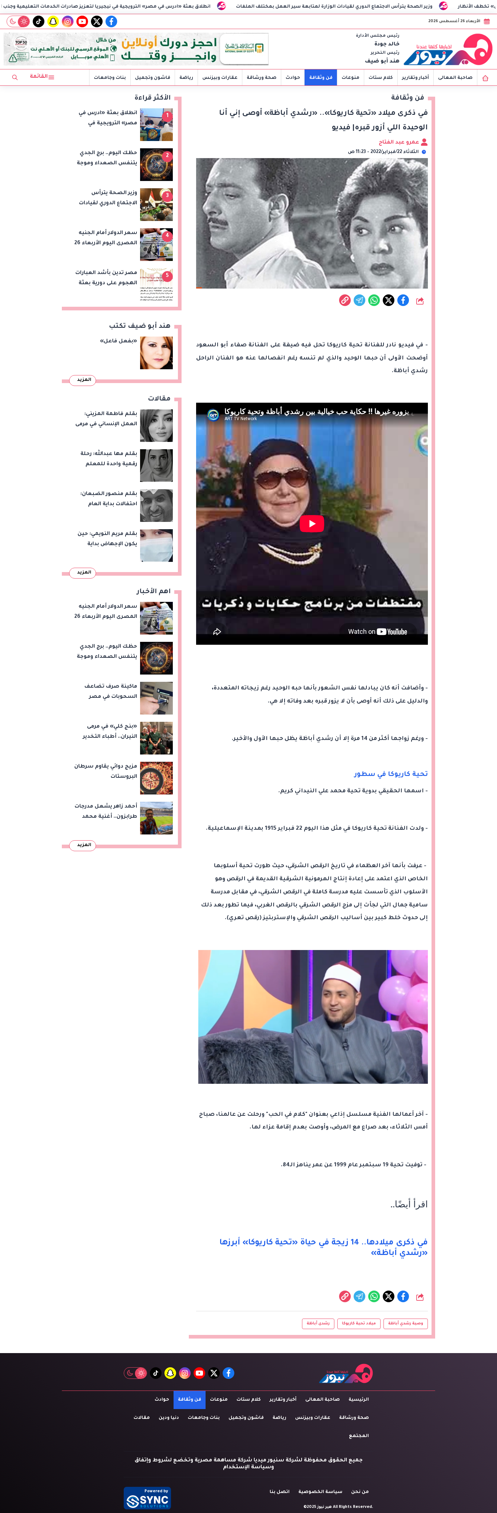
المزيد (84, 380)
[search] (15, 77)
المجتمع (359, 1436)
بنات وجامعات (110, 78)
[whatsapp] (345, 300)
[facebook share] (403, 300)
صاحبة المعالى (455, 78)
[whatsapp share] (374, 300)
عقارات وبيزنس (220, 78)
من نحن (360, 1492)
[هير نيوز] (448, 49)
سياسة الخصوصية (320, 1492)
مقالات (142, 1418)
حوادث (293, 78)
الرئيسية (359, 1400)
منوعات (350, 78)
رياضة (186, 78)
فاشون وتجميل (152, 78)
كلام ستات (381, 78)
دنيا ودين (169, 1418)
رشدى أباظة (318, 1323)
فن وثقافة (321, 78)
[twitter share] (388, 300)
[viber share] (359, 300)
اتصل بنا (280, 1492)
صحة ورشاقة (262, 78)
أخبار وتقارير (415, 78)
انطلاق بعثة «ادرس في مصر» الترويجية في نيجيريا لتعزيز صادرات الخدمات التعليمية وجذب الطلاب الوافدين (153, 6)
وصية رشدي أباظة (405, 1323)
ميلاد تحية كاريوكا (359, 1323)
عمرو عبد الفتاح (400, 143)
